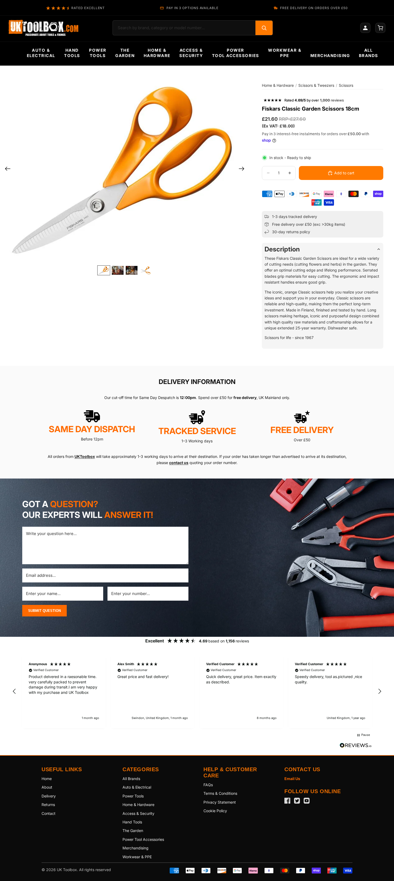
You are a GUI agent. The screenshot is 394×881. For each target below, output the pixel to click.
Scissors (346, 85)
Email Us (292, 778)
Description (282, 249)
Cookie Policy (215, 810)
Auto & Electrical (136, 787)
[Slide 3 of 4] (131, 270)
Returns (48, 804)
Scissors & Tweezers (316, 85)
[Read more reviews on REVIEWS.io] (356, 746)
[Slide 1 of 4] (104, 270)
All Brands (131, 778)
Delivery (49, 796)
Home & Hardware (278, 85)
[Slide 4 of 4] (145, 270)
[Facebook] (287, 801)
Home (47, 778)
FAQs (208, 784)
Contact (48, 813)
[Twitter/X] (297, 801)
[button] (14, 691)
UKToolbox (85, 456)
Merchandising (135, 848)
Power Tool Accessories (143, 839)
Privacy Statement (219, 802)
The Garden (132, 830)
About (47, 787)
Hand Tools (132, 822)
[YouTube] (307, 801)
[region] (197, 691)
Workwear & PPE (137, 856)
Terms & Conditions (220, 793)
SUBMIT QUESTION (44, 611)
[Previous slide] (6, 169)
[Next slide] (243, 169)
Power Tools (133, 796)
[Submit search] (264, 28)
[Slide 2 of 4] (118, 270)
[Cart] (380, 28)
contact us (178, 462)
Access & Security (138, 813)
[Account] (365, 28)
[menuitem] (41, 53)
